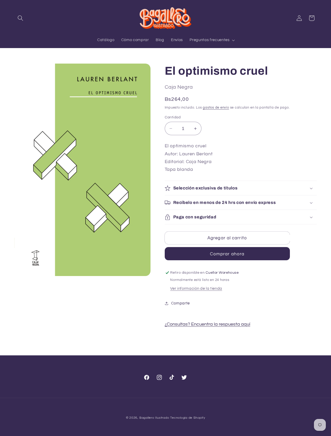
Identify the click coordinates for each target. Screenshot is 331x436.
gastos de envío (216, 107)
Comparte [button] (180, 303)
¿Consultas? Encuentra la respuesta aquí (207, 324)
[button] (20, 18)
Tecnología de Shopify (187, 417)
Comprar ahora (227, 254)
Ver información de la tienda (196, 288)
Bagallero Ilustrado (154, 417)
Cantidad (173, 117)
